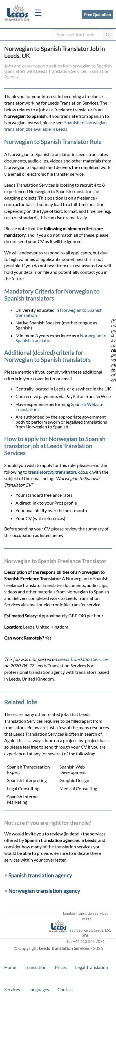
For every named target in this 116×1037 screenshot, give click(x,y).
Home (10, 967)
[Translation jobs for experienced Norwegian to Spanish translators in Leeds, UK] (58, 936)
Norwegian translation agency (44, 890)
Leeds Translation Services (83, 659)
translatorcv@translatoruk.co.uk (59, 472)
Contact (65, 989)
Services (12, 989)
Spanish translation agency (40, 875)
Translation (35, 967)
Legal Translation (91, 967)
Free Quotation (97, 14)
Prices (61, 967)
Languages (38, 989)
